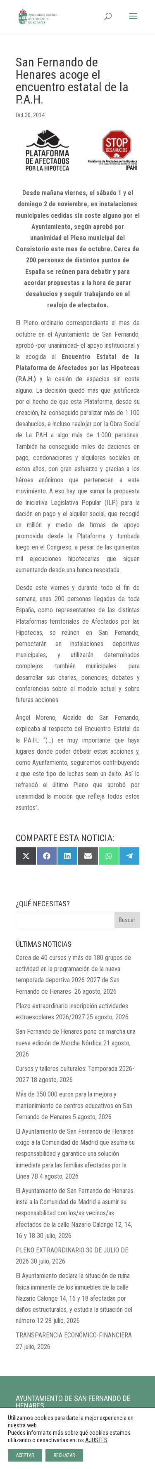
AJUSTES (96, 1440)
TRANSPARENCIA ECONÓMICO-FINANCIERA (74, 1335)
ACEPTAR (25, 1455)
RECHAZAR (64, 1455)
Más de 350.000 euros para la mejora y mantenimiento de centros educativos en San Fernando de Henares (74, 1105)
